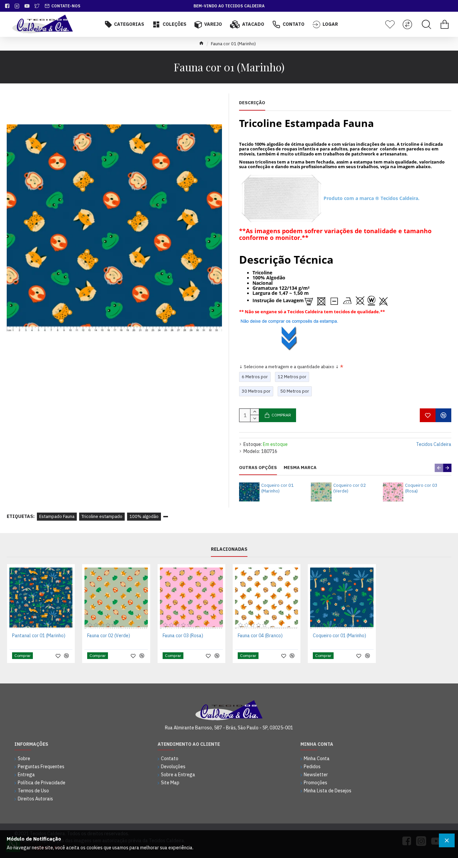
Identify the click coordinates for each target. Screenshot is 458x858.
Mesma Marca (300, 467)
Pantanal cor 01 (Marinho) (38, 636)
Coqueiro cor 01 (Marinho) (277, 488)
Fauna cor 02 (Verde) (108, 636)
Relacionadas (229, 549)
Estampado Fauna (56, 516)
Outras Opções (258, 467)
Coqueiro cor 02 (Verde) (349, 488)
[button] (439, 468)
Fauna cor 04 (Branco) (260, 636)
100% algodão (144, 516)
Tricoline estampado (101, 516)
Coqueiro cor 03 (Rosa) (421, 488)
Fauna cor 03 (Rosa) (183, 636)
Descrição (252, 103)
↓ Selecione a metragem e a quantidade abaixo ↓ (289, 367)
